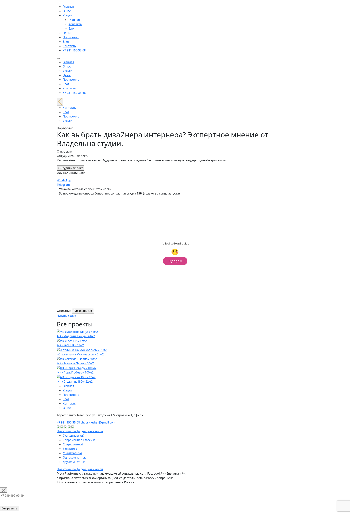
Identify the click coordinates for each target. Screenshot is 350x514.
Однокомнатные (74, 457)
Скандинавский (74, 436)
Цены (67, 33)
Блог (72, 28)
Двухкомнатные (74, 462)
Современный (73, 444)
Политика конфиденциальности (80, 431)
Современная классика (79, 440)
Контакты (75, 24)
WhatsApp (64, 180)
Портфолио (71, 37)
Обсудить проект (70, 168)
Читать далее (66, 316)
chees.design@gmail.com (98, 422)
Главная (68, 7)
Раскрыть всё (83, 311)
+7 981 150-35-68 (74, 50)
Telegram (63, 185)
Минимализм (72, 453)
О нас (67, 11)
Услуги (67, 15)
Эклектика (70, 449)
